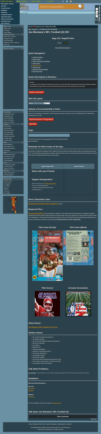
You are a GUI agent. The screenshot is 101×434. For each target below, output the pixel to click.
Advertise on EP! (8, 181)
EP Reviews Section (9, 130)
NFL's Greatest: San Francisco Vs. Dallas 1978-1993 (47, 361)
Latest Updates (7, 32)
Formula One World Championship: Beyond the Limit (47, 359)
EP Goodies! (7, 193)
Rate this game (36, 59)
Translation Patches (6, 14)
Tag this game (36, 63)
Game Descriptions (37, 57)
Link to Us (6, 187)
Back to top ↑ (94, 418)
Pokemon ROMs (8, 140)
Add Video (32, 124)
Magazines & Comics (9, 168)
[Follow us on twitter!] (67, 1)
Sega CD (34, 29)
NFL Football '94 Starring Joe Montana (43, 337)
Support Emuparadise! (9, 172)
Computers (4, 12)
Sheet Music (7, 150)
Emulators (54, 424)
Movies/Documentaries (9, 154)
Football (65, 43)
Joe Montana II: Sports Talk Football (42, 363)
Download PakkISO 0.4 (37, 213)
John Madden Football (38, 355)
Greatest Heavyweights (39, 349)
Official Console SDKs (7, 19)
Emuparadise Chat (8, 116)
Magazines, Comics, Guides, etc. (12, 42)
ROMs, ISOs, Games (7, 1)
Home (30, 424)
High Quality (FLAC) (9, 146)
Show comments (63, 416)
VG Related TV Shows (9, 156)
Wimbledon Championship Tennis (42, 351)
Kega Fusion (32, 388)
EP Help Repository (8, 174)
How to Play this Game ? (63, 48)
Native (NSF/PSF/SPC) (9, 148)
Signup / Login (7, 28)
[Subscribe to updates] (71, 1)
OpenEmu (31, 390)
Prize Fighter (36, 345)
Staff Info (6, 189)
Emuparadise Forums (9, 114)
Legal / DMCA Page (65, 427)
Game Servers (7, 126)
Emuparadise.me (49, 429)
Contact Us (6, 191)
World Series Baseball (38, 343)
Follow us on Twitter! (9, 122)
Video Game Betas (6, 17)
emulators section (56, 403)
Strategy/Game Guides (9, 164)
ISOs (30, 29)
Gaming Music (61, 424)
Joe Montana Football (38, 339)
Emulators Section (8, 38)
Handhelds (4, 10)
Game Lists (7, 44)
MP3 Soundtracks (8, 144)
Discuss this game (37, 71)
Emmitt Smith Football (38, 357)
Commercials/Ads (8, 160)
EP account (47, 139)
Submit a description (36, 92)
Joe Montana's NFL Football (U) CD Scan (43, 327)
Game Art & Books (8, 166)
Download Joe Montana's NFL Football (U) (43, 204)
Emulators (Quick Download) (40, 69)
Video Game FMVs (8, 158)
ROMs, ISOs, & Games (9, 36)
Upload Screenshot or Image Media (41, 120)
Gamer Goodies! (36, 1)
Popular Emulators (21, 1)
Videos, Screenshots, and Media (41, 61)
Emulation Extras (6, 21)
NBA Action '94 (36, 347)
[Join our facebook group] (63, 1)
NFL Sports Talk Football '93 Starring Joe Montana (46, 341)
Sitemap (35, 424)
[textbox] (61, 6)
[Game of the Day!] (97, 14)
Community (50, 1)
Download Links (36, 65)
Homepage (6, 30)
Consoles (3, 6)
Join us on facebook (9, 120)
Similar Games (36, 67)
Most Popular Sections (7, 4)
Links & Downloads (8, 118)
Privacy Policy (7, 183)
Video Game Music (8, 40)
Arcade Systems (5, 8)
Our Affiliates (7, 185)
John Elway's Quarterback (39, 353)
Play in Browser (5, 23)
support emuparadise (50, 183)
